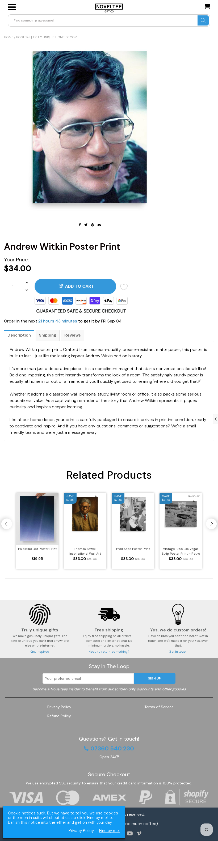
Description (19, 335)
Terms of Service (159, 706)
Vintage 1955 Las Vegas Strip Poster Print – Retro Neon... (181, 551)
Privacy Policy (59, 706)
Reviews (72, 335)
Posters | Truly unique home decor (46, 37)
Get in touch (178, 651)
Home (8, 37)
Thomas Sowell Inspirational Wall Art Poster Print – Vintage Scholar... (85, 551)
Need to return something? (109, 651)
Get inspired (39, 651)
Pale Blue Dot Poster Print (37, 549)
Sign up (154, 678)
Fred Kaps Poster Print (133, 549)
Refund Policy (59, 715)
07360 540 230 (112, 748)
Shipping (47, 335)
